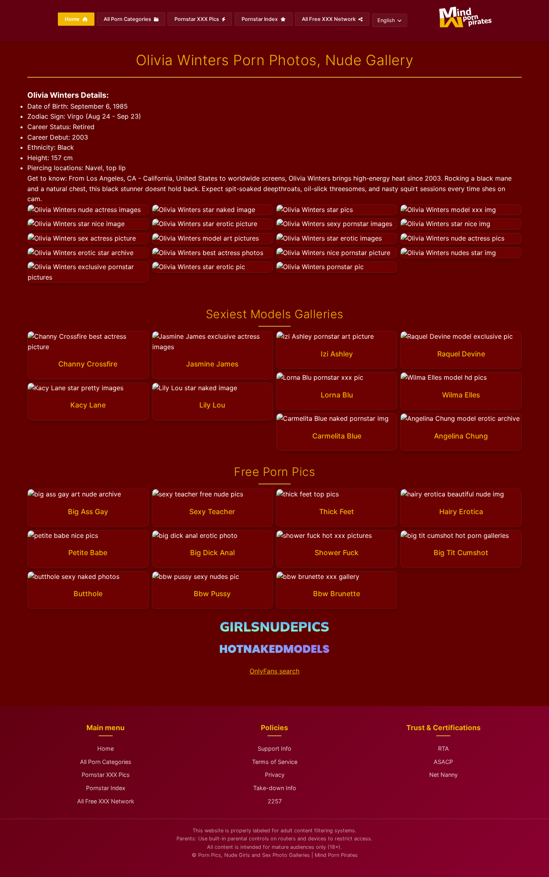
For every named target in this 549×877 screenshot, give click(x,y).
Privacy (275, 774)
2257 (275, 801)
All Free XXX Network (329, 19)
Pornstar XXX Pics (197, 19)
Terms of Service (274, 761)
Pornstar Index (260, 19)
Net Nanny (443, 774)
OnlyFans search (274, 671)
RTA (443, 748)
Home (73, 19)
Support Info (274, 748)
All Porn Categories (128, 19)
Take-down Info (274, 787)
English (386, 20)
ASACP (443, 761)
